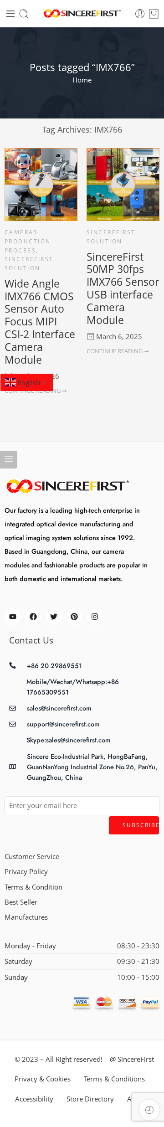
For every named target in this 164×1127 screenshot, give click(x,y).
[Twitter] (54, 616)
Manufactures (26, 917)
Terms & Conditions (114, 1079)
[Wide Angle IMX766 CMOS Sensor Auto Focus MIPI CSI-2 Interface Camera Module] (41, 184)
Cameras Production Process (28, 241)
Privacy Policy (26, 871)
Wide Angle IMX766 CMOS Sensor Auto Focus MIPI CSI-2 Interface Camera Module (40, 321)
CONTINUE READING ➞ (118, 351)
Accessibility (34, 1099)
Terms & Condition (33, 887)
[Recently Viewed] (149, 1110)
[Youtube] (12, 616)
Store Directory (90, 1099)
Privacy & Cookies (43, 1079)
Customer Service (32, 856)
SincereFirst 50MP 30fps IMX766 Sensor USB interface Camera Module (123, 288)
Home (82, 80)
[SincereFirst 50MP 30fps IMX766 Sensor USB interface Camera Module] (123, 184)
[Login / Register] (140, 14)
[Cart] (153, 14)
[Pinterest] (74, 616)
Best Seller (21, 902)
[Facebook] (33, 616)
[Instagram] (95, 616)
